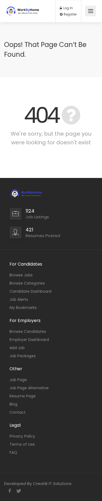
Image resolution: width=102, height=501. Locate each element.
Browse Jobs (21, 275)
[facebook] (9, 490)
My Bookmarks (23, 307)
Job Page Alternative (29, 388)
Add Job (17, 347)
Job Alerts (19, 299)
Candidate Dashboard (30, 291)
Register (70, 14)
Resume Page (23, 396)
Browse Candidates (28, 331)
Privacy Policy (22, 436)
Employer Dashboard (29, 339)
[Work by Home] (24, 8)
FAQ (13, 452)
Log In (68, 8)
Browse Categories (27, 283)
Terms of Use (22, 444)
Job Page (18, 379)
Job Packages (23, 356)
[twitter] (18, 490)
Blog (13, 404)
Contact (18, 412)
